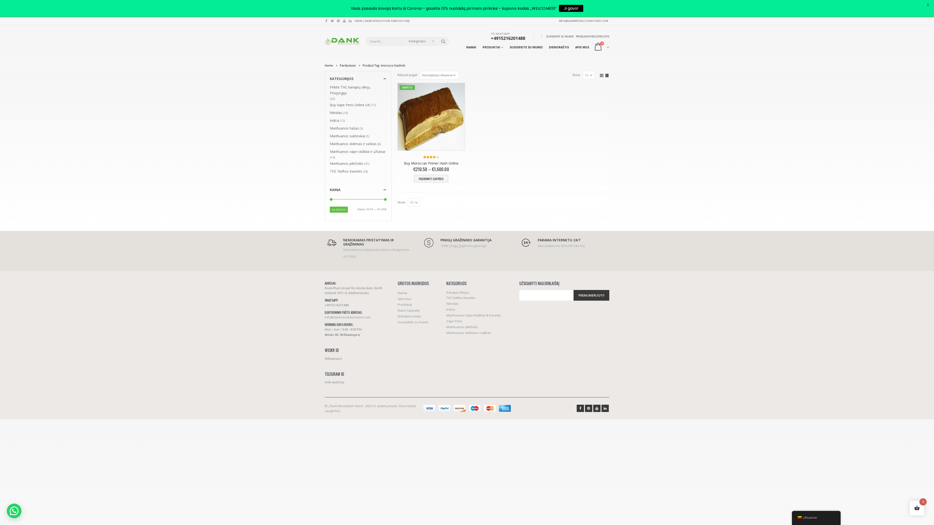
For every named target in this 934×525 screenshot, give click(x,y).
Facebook (580, 408)
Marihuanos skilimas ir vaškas (353, 143)
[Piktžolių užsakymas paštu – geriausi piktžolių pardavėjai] (342, 41)
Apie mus (582, 47)
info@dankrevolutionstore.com (348, 317)
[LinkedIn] (350, 21)
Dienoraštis (559, 47)
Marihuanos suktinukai (347, 136)
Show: (576, 75)
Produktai (491, 47)
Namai (471, 47)
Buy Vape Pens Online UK (350, 105)
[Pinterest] (338, 21)
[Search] (443, 41)
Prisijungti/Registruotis (592, 36)
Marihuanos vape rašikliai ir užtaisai (357, 151)
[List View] (607, 75)
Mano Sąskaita (409, 310)
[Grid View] (602, 75)
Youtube (597, 408)
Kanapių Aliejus (457, 292)
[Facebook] (326, 21)
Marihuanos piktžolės (346, 163)
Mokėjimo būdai (409, 316)
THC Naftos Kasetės (346, 171)
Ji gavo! (571, 8)
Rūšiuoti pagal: (407, 75)
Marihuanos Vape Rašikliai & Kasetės (473, 315)
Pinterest (588, 408)
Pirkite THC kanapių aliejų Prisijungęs (350, 90)
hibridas (336, 112)
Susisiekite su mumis (560, 36)
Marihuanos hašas (344, 128)
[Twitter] (333, 21)
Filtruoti (339, 209)
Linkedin (605, 408)
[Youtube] (344, 21)
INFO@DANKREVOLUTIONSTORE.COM (583, 21)
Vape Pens (454, 321)
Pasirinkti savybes (431, 178)
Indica (334, 120)
